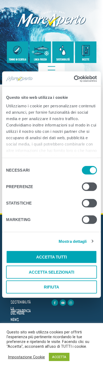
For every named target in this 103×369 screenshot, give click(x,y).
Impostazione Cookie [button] (26, 357)
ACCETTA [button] (59, 357)
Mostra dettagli (73, 241)
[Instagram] (71, 302)
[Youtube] (63, 302)
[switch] (89, 187)
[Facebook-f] (55, 302)
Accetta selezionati (51, 272)
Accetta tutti (51, 257)
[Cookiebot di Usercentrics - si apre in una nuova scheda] (74, 78)
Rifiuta (51, 287)
